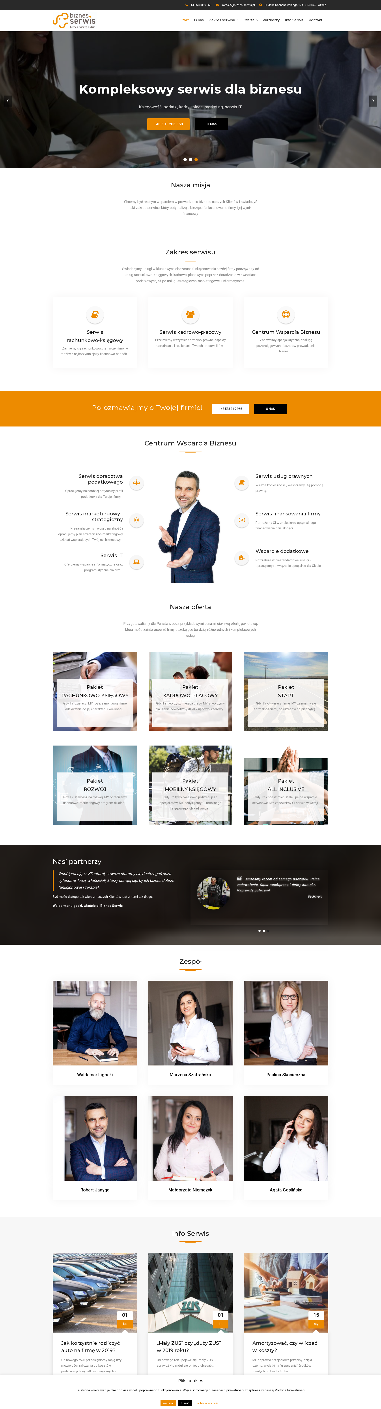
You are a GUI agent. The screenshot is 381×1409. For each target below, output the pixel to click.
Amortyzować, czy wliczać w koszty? (284, 1338)
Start (185, 20)
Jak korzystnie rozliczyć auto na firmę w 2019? (90, 1338)
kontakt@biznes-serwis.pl (238, 5)
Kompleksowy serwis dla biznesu (189, 89)
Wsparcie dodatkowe (282, 551)
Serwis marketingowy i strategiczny (94, 516)
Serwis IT (112, 555)
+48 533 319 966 (201, 5)
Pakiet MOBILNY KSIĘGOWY (190, 785)
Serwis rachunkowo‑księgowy (95, 336)
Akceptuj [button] (168, 1403)
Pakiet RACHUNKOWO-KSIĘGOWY (95, 691)
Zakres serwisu (222, 20)
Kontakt (315, 20)
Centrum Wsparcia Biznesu (286, 332)
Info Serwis (294, 20)
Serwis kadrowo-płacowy (190, 332)
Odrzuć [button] (185, 1403)
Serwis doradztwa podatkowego (101, 479)
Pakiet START (286, 691)
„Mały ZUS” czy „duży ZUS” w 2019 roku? (189, 1338)
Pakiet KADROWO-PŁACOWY (190, 691)
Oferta (248, 20)
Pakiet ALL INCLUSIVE (286, 785)
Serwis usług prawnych (284, 476)
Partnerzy (271, 20)
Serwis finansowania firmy (288, 514)
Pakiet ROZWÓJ (95, 785)
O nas (199, 20)
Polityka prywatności (207, 1403)
